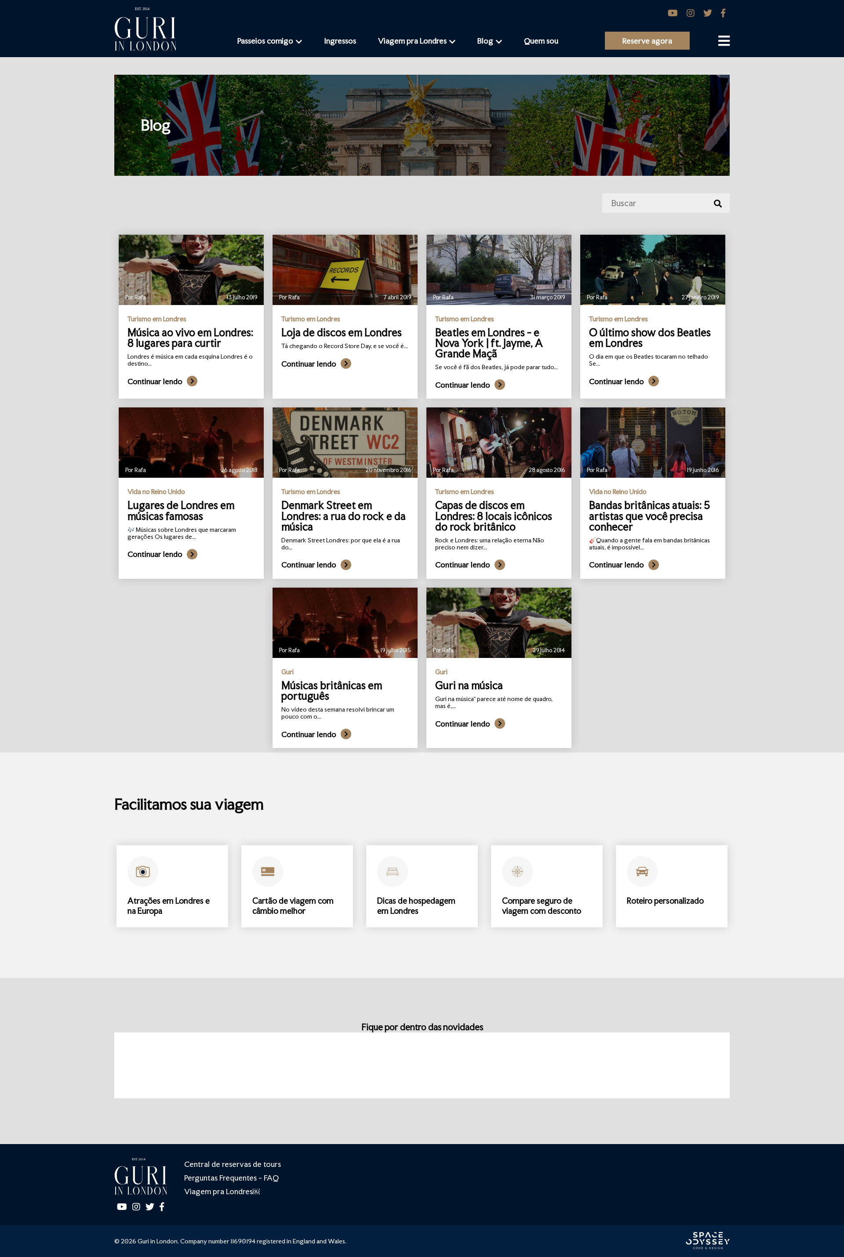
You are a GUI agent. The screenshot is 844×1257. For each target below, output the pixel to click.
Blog (485, 40)
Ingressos (340, 40)
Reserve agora (647, 40)
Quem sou (541, 40)
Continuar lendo (154, 381)
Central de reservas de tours (232, 1164)
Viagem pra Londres (412, 40)
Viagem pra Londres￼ (222, 1191)
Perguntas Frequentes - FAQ (231, 1177)
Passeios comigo (265, 40)
